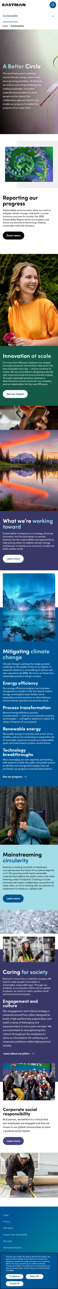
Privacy (6, 1221)
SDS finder (8, 1228)
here (12, 1270)
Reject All (34, 1276)
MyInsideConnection (12, 1247)
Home (5, 26)
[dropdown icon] (54, 13)
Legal (5, 1215)
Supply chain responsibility (15, 1234)
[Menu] (53, 5)
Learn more (13, 558)
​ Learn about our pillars (16, 1053)
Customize (14, 1276)
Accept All (14, 1284)
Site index (7, 1241)
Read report (13, 235)
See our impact (15, 394)
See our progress (12, 776)
